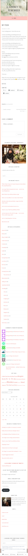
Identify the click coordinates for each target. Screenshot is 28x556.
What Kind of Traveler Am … (19, 331)
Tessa (7, 343)
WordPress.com (5, 526)
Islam (3, 254)
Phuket (15, 382)
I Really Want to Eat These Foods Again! (10, 448)
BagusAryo (8, 351)
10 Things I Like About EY (13, 356)
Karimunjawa (19, 379)
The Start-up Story (11, 385)
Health (3, 251)
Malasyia (5, 309)
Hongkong (6, 298)
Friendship (4, 247)
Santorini (19, 382)
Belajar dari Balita (16, 347)
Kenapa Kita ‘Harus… (17, 360)
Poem (12, 104)
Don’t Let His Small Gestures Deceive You (10, 206)
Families (3, 244)
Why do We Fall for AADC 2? (7, 458)
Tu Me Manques (13, 343)
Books (4, 379)
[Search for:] (14, 175)
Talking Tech (4, 281)
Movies (10, 382)
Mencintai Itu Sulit (5, 221)
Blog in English (5, 237)
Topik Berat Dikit (5, 285)
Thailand (5, 319)
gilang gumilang (9, 331)
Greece (5, 295)
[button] (14, 154)
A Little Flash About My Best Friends (10, 376)
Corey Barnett (9, 347)
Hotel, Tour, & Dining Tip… (19, 335)
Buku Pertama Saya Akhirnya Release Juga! (10, 194)
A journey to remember (14, 8)
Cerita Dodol (4, 240)
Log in (3, 516)
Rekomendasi (4, 278)
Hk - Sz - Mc (9, 379)
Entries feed (4, 519)
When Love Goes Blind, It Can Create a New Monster (12, 197)
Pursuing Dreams (5, 271)
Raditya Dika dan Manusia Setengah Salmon (11, 430)
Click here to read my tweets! (14, 463)
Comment (19, 134)
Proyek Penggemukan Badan (8, 454)
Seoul (23, 382)
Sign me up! (5, 490)
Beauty (3, 233)
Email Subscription (14, 478)
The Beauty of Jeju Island (19, 339)
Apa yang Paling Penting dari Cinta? (21, 110)
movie (6, 382)
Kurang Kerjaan (5, 257)
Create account (5, 512)
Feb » (6, 419)
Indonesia (6, 302)
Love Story (8, 104)
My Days (3, 264)
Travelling (4, 288)
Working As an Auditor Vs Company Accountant (11, 427)
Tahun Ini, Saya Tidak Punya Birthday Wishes (11, 209)
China (5, 291)
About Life (4, 230)
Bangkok (20, 376)
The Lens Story (7, 274)
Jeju (14, 379)
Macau (5, 305)
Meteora (3, 382)
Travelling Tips (19, 385)
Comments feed (5, 522)
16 (20, 409)
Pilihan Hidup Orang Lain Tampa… (19, 351)
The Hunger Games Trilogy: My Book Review (11, 437)
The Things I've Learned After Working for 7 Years (11, 451)
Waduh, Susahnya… (7, 109)
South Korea (6, 315)
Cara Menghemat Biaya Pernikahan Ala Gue (10, 434)
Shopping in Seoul (5, 444)
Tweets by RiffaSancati (6, 465)
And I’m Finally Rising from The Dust (9, 218)
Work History (4, 322)
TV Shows (23, 385)
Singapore (6, 312)
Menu (15, 18)
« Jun (3, 419)
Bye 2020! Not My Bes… (11, 367)
